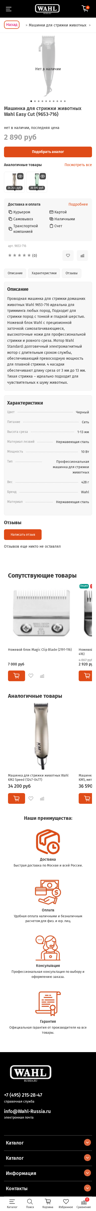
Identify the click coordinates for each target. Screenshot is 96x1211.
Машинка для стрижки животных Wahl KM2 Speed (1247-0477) (38, 777)
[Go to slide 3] (38, 101)
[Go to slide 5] (46, 101)
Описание (15, 273)
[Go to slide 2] (35, 101)
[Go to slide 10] (65, 101)
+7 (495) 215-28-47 (23, 1095)
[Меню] (9, 8)
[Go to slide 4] (42, 101)
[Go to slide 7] (53, 101)
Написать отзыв (23, 534)
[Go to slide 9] (61, 101)
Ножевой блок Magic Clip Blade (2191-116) (40, 650)
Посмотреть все (78, 165)
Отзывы (72, 273)
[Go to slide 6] (50, 101)
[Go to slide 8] (57, 101)
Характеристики (44, 273)
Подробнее (78, 204)
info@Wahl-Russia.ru (27, 1111)
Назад (11, 24)
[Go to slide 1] (31, 101)
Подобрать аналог (48, 152)
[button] (31, 255)
